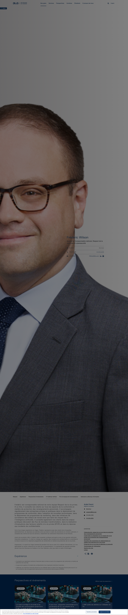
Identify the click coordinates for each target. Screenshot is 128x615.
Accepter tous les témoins (104, 611)
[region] (64, 612)
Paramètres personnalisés (92, 611)
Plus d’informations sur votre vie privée (30, 613)
